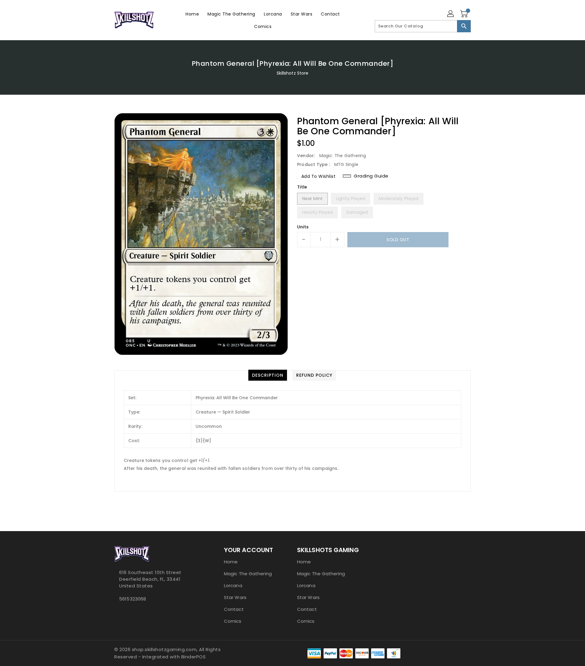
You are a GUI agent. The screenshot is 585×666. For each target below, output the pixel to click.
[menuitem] (192, 14)
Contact (234, 609)
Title (302, 187)
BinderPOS (193, 657)
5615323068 (132, 599)
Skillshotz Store (293, 73)
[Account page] (451, 14)
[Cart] (465, 14)
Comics (233, 621)
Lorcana (233, 585)
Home (231, 562)
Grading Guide (371, 176)
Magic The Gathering (248, 573)
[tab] (267, 375)
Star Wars (235, 597)
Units (303, 227)
